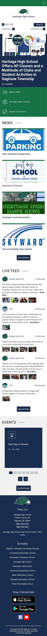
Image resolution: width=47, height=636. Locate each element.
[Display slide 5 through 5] (27, 472)
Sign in (39, 25)
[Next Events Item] (26, 479)
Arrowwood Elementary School (22, 553)
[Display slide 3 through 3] (19, 472)
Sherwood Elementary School (22, 571)
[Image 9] (39, 53)
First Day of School (18, 444)
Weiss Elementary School (22, 575)
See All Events (24, 488)
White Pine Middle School (22, 584)
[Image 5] (25, 53)
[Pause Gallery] (42, 50)
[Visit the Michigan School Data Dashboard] (40, 40)
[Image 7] (32, 53)
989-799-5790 (22, 524)
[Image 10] (42, 53)
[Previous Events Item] (20, 479)
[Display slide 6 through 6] (32, 472)
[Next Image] (12, 55)
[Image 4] (21, 53)
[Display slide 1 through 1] (10, 472)
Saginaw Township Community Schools (22, 548)
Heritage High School (22, 562)
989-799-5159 (22, 527)
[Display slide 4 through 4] (23, 472)
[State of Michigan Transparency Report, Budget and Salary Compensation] (29, 40)
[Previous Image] (6, 55)
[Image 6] (28, 53)
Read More (34, 322)
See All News (23, 258)
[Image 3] (18, 53)
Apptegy (28, 633)
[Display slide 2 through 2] (15, 472)
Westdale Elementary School (22, 579)
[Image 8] (35, 53)
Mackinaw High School (22, 566)
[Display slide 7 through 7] (36, 472)
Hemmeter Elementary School (22, 557)
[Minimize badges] (10, 35)
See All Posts (23, 409)
